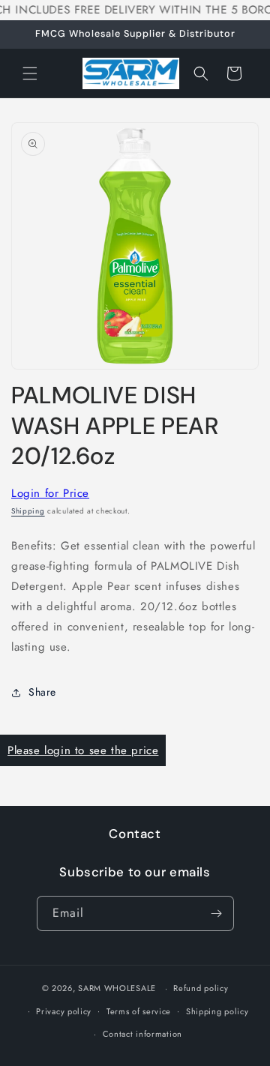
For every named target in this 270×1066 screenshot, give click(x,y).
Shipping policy (217, 1011)
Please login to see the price (83, 750)
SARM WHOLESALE (117, 988)
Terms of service (138, 1011)
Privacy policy (64, 1011)
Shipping (28, 511)
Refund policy (200, 988)
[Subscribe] (216, 913)
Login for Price (50, 493)
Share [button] (42, 691)
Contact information (142, 1034)
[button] (30, 73)
